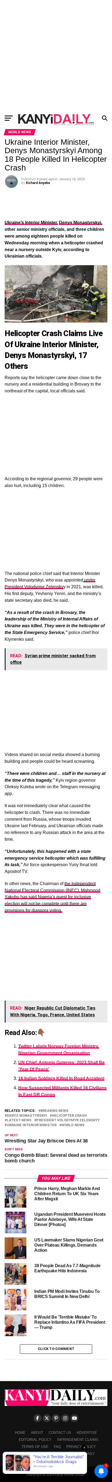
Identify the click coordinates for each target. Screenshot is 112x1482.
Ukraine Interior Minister (32, 1125)
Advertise (87, 1433)
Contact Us (60, 1433)
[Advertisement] (56, 55)
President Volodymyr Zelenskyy (68, 1120)
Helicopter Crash (69, 1116)
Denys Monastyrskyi (27, 1116)
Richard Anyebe (38, 183)
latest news (19, 1120)
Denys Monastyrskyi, (80, 222)
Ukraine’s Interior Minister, (31, 222)
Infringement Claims (77, 1440)
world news (73, 1125)
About (37, 1433)
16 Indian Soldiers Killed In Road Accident (61, 1078)
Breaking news (55, 1111)
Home (20, 1433)
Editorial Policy (35, 1440)
